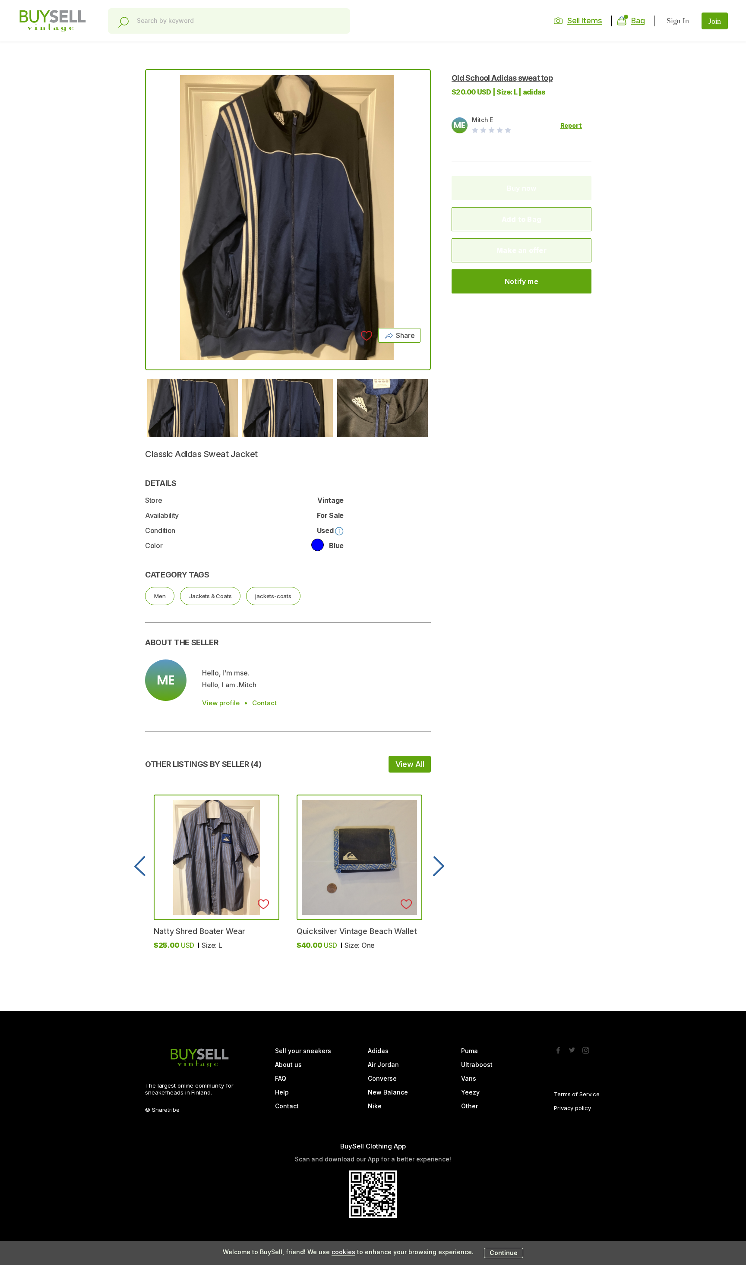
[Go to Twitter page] (572, 1048)
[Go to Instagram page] (586, 1048)
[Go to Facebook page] (558, 1048)
